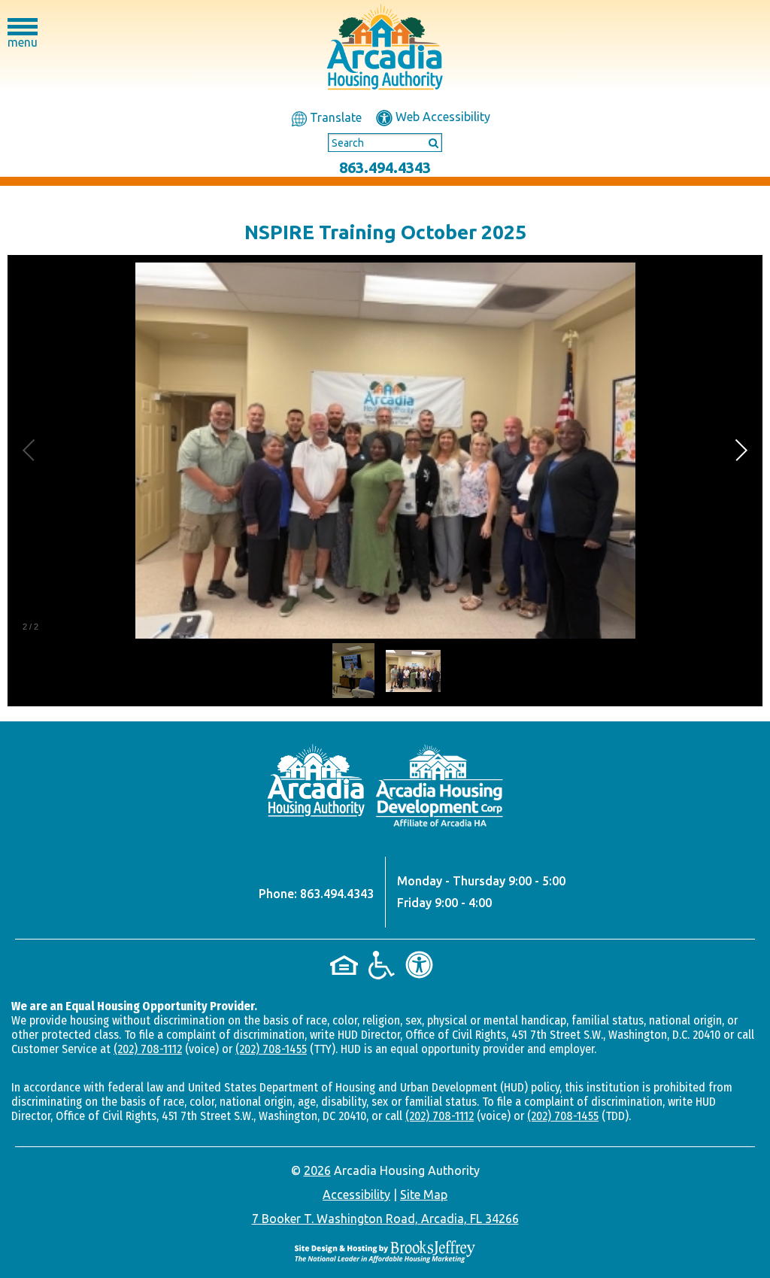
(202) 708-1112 (148, 1049)
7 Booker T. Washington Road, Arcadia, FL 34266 (385, 1218)
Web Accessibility (441, 116)
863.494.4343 (385, 167)
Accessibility (356, 1194)
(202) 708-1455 (271, 1049)
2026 (317, 1170)
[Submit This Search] (428, 142)
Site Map (423, 1194)
